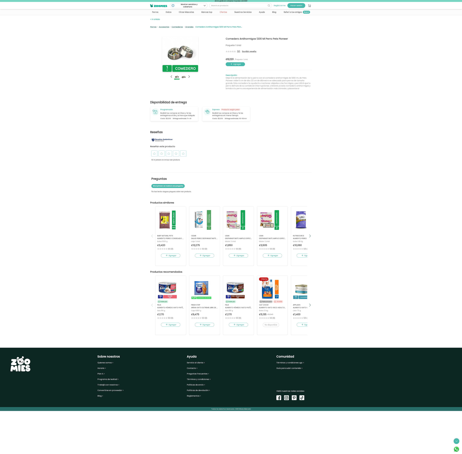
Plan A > (101, 373)
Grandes (189, 27)
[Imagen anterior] (171, 76)
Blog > (100, 396)
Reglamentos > (194, 396)
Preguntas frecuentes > (198, 373)
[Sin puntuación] (231, 51)
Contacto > (192, 368)
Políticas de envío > (196, 385)
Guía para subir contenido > (289, 368)
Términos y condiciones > (199, 379)
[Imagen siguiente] (189, 76)
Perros (153, 27)
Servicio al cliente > (196, 362)
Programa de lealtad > (108, 379)
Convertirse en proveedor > (110, 390)
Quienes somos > (105, 362)
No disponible (271, 324)
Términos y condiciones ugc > (290, 362)
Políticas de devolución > (198, 390)
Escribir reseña (249, 51)
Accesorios (164, 27)
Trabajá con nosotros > (108, 385)
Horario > (101, 368)
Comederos (177, 27)
